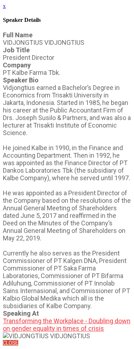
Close (10, 343)
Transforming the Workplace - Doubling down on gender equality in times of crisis (66, 324)
